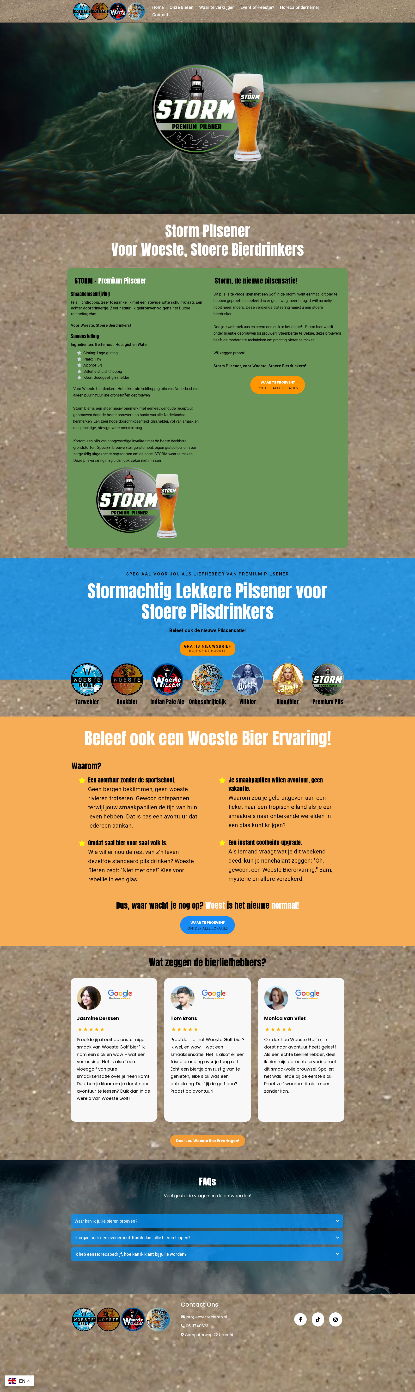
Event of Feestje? (257, 7)
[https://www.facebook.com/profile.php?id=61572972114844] (300, 1319)
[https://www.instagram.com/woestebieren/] (335, 1319)
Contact (160, 14)
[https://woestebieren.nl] (109, 11)
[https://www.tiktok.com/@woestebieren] (318, 1319)
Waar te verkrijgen (217, 7)
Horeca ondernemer (299, 7)
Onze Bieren (181, 7)
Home (158, 7)
